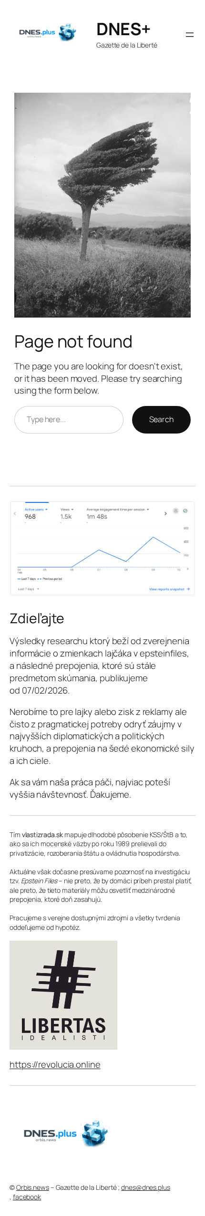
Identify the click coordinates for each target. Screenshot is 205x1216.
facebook (27, 1196)
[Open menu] (189, 34)
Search (161, 419)
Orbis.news (32, 1187)
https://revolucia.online (55, 1064)
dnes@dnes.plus (145, 1187)
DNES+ (123, 28)
